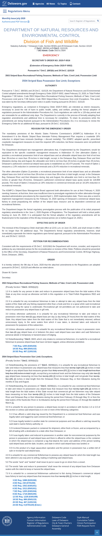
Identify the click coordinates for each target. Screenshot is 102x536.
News (52, 3)
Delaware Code (59, 517)
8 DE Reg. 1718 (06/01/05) (24, 494)
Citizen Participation (86, 523)
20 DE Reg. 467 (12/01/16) (24, 351)
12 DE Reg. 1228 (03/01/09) (25, 497)
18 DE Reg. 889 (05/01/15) (24, 349)
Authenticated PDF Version (14, 21)
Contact (76, 3)
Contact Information (36, 520)
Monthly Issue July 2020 (13, 18)
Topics (63, 3)
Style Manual (83, 517)
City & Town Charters (62, 523)
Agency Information (36, 517)
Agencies (39, 3)
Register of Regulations (38, 523)
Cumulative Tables (85, 520)
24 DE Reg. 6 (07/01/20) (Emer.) (27, 505)
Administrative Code (36, 525)
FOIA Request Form (86, 525)
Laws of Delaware (60, 520)
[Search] (98, 21)
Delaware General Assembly (60, 527)
